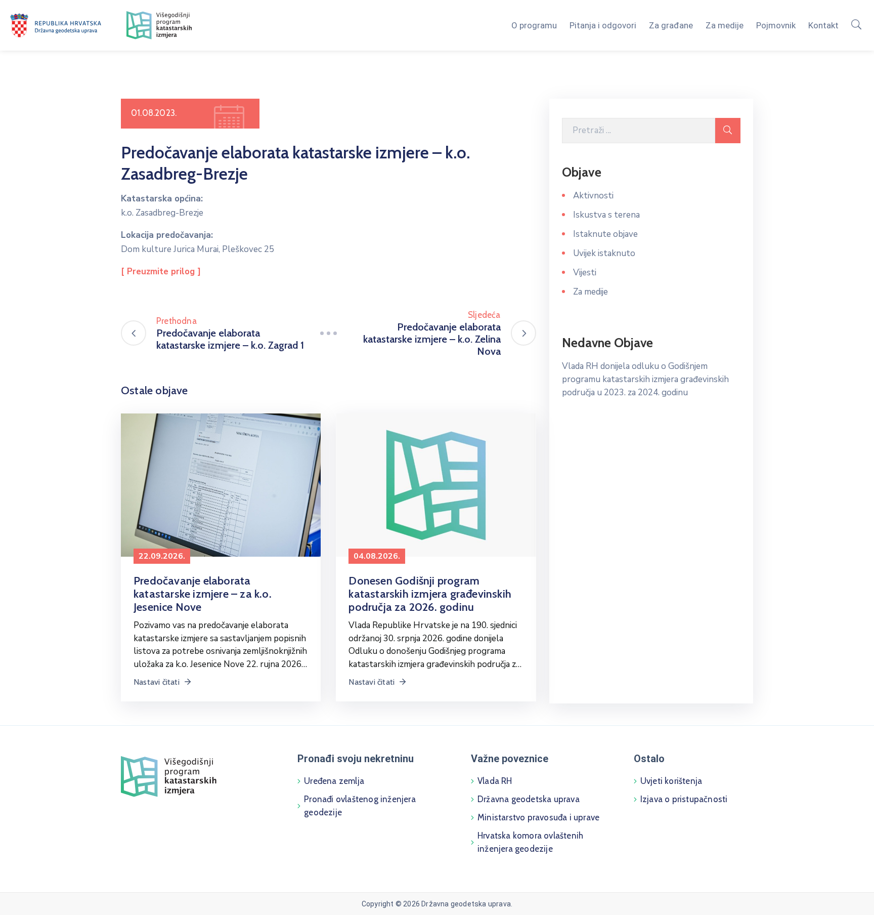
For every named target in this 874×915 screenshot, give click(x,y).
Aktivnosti (593, 195)
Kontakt (823, 25)
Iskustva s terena (606, 215)
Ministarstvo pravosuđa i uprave (538, 817)
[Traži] (727, 130)
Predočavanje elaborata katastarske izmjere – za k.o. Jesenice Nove (203, 594)
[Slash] (328, 333)
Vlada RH (494, 781)
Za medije (725, 25)
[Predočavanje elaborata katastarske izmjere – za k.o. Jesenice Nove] (221, 484)
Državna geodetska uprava (528, 799)
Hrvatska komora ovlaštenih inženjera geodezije (530, 842)
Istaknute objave (605, 234)
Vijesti (584, 272)
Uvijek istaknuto (604, 253)
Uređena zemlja (334, 781)
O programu (534, 25)
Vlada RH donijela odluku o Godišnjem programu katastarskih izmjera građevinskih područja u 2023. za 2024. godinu (645, 379)
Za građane (671, 25)
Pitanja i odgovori (603, 25)
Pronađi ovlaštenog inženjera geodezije (360, 805)
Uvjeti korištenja (671, 781)
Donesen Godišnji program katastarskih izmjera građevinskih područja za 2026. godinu (429, 594)
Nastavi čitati (158, 682)
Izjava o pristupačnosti (684, 799)
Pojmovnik (776, 25)
